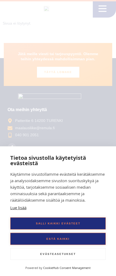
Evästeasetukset (58, 253)
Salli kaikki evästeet (58, 223)
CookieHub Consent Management (67, 268)
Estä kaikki (58, 238)
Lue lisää (18, 207)
